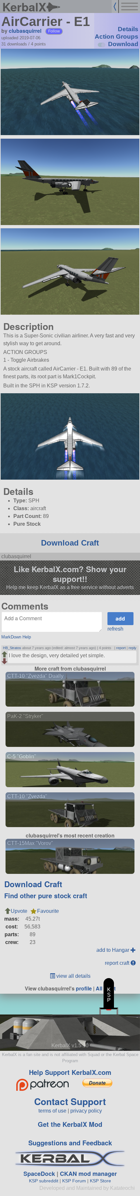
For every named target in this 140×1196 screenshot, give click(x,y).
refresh (115, 629)
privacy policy (86, 1111)
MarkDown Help (16, 637)
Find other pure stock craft (45, 895)
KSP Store (100, 1180)
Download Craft (70, 542)
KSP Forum (74, 1180)
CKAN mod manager (88, 1173)
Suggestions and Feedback (70, 1142)
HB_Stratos (12, 648)
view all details (73, 976)
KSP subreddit (43, 1180)
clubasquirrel (25, 30)
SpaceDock (39, 1173)
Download (123, 44)
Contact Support (70, 1101)
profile (84, 988)
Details (128, 29)
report (121, 648)
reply (132, 648)
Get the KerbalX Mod (70, 1124)
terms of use (52, 1111)
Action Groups (116, 36)
